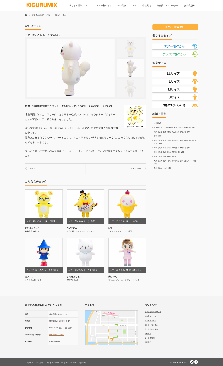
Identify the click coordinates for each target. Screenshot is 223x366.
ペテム (32, 168)
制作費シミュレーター (167, 5)
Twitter (82, 106)
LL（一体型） (90, 221)
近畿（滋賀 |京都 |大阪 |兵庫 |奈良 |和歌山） (170, 148)
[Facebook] (196, 362)
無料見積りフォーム (56, 335)
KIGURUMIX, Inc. (180, 362)
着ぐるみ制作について (153, 312)
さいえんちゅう (32, 228)
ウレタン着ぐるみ (35, 270)
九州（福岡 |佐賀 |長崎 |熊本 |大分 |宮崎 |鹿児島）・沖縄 (175, 161)
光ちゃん (112, 276)
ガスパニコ (30, 276)
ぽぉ (110, 228)
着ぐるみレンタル (151, 329)
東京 (155, 136)
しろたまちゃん (74, 276)
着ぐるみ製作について (79, 5)
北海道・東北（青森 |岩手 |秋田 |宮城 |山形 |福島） (173, 127)
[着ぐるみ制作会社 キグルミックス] (42, 5)
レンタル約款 (71, 363)
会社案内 (146, 5)
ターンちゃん (136, 168)
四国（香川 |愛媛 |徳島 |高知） (165, 156)
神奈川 (156, 123)
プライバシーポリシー (54, 363)
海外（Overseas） (161, 168)
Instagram (94, 106)
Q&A (134, 5)
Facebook (107, 106)
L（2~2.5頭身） (50, 221)
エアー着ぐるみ (103, 5)
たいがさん (72, 228)
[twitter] (192, 362)
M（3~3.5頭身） (52, 35)
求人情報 (39, 363)
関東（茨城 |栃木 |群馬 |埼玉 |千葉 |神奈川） (170, 132)
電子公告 (82, 363)
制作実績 (121, 5)
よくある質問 (150, 338)
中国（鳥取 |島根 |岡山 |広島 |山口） (167, 152)
